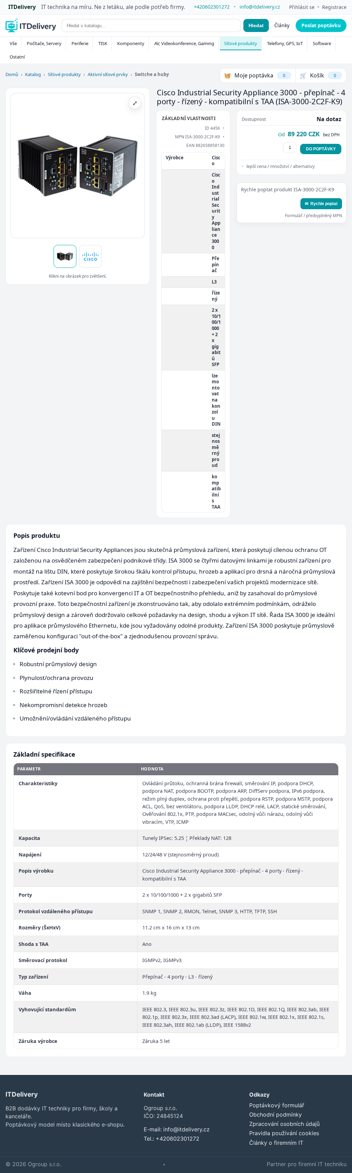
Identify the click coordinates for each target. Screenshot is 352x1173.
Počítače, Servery (44, 43)
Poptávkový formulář (276, 1105)
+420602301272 (212, 6)
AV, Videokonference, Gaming (184, 43)
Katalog (33, 74)
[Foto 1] (65, 256)
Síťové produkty (240, 43)
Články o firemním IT (276, 1142)
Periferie (80, 43)
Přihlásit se (302, 7)
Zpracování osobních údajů (284, 1123)
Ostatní (17, 57)
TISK (102, 43)
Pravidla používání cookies (284, 1133)
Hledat (256, 25)
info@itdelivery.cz (260, 6)
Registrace (334, 7)
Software (322, 43)
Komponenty (130, 43)
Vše (13, 43)
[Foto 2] (90, 256)
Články (281, 25)
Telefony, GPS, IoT (285, 43)
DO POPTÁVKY (321, 149)
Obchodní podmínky (275, 1114)
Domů (12, 74)
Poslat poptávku (321, 25)
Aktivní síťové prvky (108, 74)
